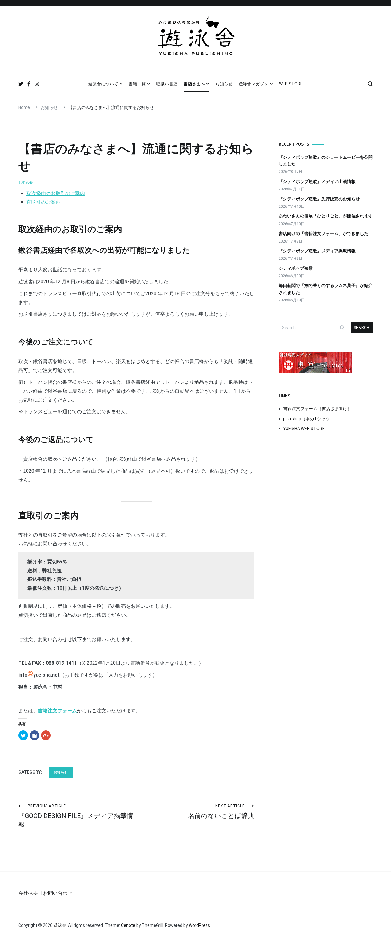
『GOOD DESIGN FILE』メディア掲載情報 (75, 816)
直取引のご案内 (43, 202)
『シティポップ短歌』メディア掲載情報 (317, 250)
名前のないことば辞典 (221, 811)
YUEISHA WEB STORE (304, 428)
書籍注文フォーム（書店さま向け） (317, 408)
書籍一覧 (137, 83)
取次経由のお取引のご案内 (55, 193)
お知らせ (223, 83)
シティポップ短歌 (296, 268)
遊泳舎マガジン (254, 83)
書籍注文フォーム (57, 711)
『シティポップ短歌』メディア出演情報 (317, 181)
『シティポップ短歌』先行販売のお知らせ (319, 198)
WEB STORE (291, 83)
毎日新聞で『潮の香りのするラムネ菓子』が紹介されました (326, 289)
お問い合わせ (57, 893)
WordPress (199, 925)
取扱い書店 (166, 83)
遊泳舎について (103, 83)
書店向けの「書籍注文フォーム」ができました (323, 233)
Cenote (128, 925)
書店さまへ (194, 83)
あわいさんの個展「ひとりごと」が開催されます (326, 216)
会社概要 (28, 893)
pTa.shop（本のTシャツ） (308, 418)
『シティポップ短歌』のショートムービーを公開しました (326, 160)
